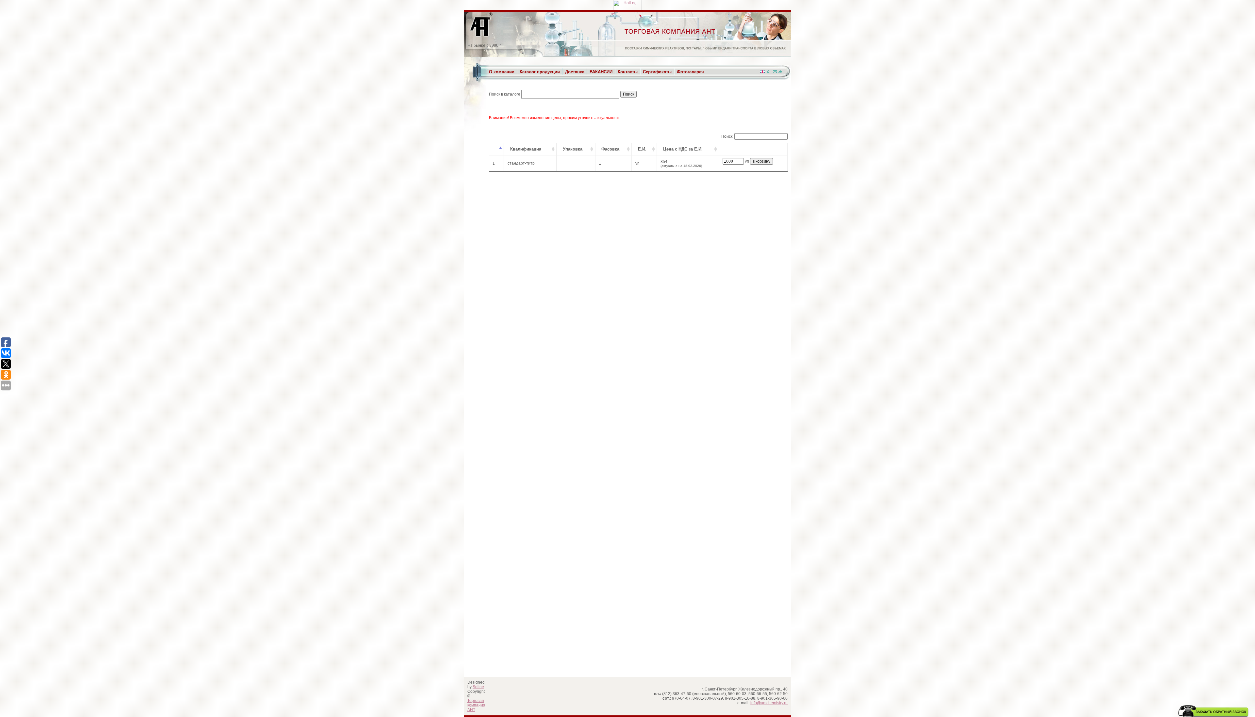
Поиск (726, 136)
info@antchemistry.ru (769, 703)
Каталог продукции (540, 71)
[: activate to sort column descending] (496, 149)
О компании (501, 71)
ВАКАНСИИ (601, 71)
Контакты (628, 71)
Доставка (574, 71)
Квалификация (526, 149)
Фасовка (610, 149)
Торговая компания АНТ (476, 705)
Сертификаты (657, 71)
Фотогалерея (690, 71)
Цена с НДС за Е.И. (683, 149)
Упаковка (572, 149)
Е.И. (642, 149)
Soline (478, 687)
